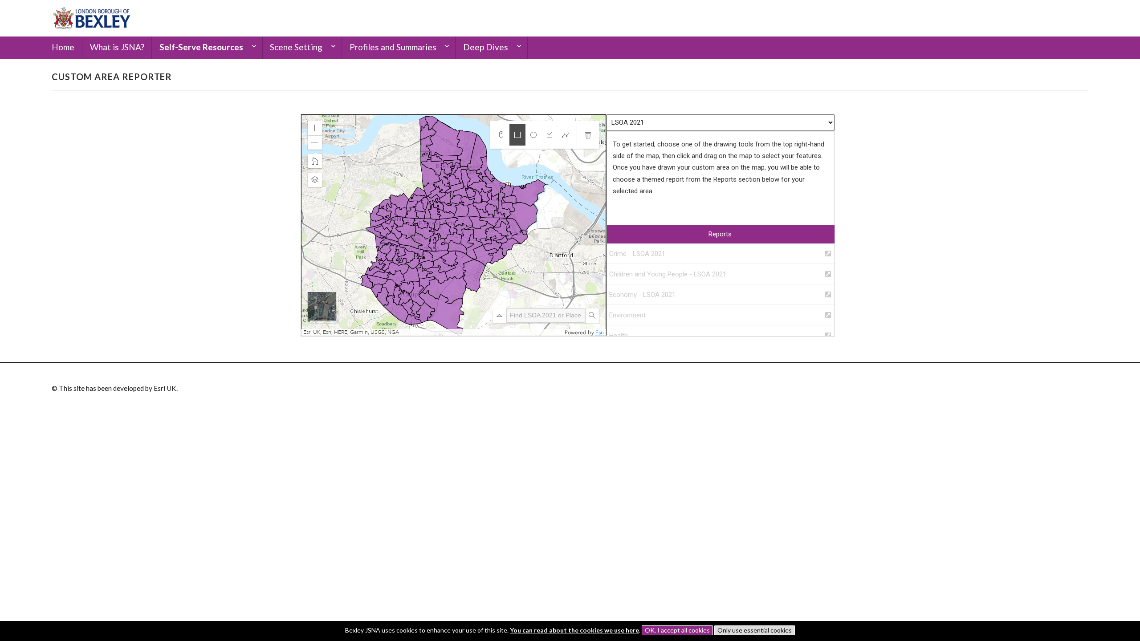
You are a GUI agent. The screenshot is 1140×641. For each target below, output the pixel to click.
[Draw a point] (501, 135)
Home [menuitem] (63, 47)
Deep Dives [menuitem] (485, 47)
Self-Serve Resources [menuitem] (201, 47)
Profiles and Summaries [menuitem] (393, 47)
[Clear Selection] (588, 135)
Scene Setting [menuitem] (296, 47)
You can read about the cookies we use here (574, 630)
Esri (599, 332)
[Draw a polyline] (566, 135)
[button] (315, 128)
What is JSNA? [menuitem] (117, 47)
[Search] (592, 315)
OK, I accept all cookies (677, 630)
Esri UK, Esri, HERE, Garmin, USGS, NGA (351, 332)
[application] (453, 225)
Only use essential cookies (754, 630)
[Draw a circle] (533, 135)
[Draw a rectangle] (517, 135)
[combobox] (546, 315)
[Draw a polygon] (550, 135)
